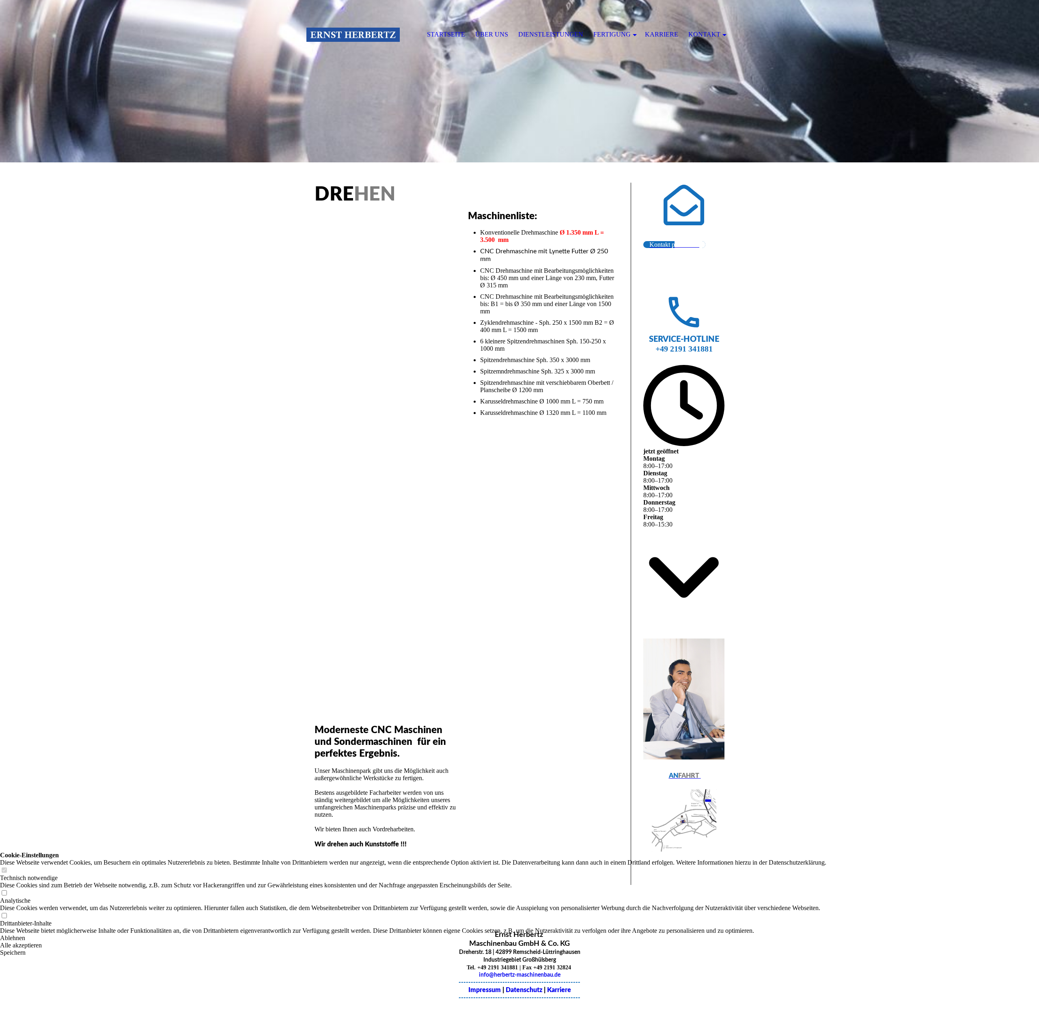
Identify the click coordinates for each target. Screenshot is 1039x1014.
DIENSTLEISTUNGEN (550, 34)
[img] (519, 81)
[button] (413, 938)
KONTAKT (704, 34)
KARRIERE (661, 34)
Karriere (559, 990)
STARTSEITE (446, 34)
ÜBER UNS (491, 34)
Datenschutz (524, 990)
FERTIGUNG (612, 34)
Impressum (485, 990)
